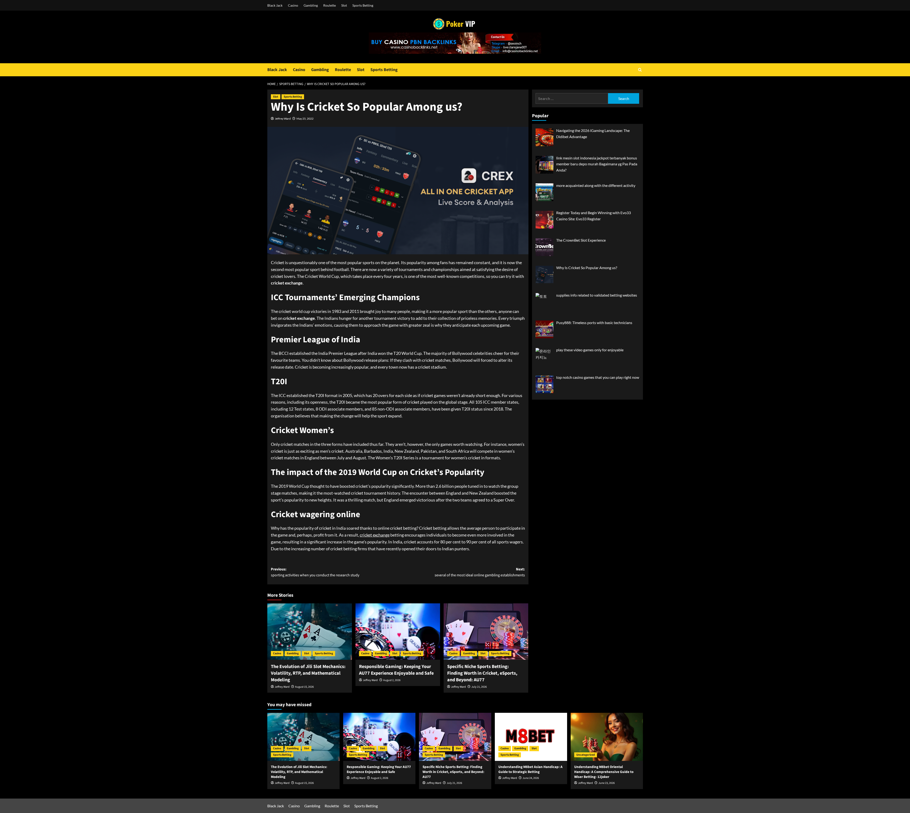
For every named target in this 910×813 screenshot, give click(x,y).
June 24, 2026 (531, 778)
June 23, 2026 (606, 783)
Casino (293, 5)
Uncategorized (585, 755)
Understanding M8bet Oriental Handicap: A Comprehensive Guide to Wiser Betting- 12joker (603, 771)
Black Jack (274, 5)
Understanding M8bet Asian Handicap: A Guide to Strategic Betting (530, 769)
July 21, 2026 (479, 687)
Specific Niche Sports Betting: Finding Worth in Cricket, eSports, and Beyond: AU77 (482, 673)
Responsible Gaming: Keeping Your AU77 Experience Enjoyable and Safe (396, 670)
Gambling (311, 5)
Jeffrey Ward (283, 118)
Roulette (329, 5)
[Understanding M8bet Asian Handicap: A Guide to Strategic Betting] (531, 737)
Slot (344, 5)
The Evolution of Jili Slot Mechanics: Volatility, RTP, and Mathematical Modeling (308, 673)
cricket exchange (375, 534)
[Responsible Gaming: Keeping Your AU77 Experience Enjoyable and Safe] (397, 631)
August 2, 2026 (391, 680)
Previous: (315, 572)
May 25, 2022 (305, 118)
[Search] (640, 70)
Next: (480, 572)
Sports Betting (362, 5)
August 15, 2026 (304, 687)
